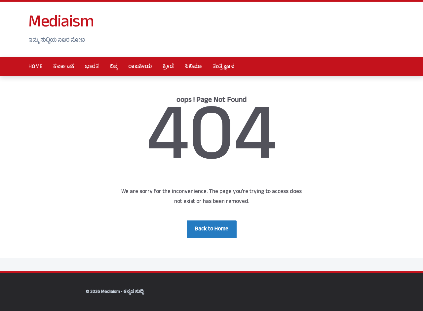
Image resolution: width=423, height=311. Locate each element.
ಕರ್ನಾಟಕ (63, 67)
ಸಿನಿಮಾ (193, 67)
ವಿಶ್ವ (113, 67)
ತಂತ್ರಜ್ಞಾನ (223, 67)
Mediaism (61, 23)
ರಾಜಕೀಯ (140, 67)
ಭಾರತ (92, 67)
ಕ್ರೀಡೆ (168, 67)
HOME (35, 67)
